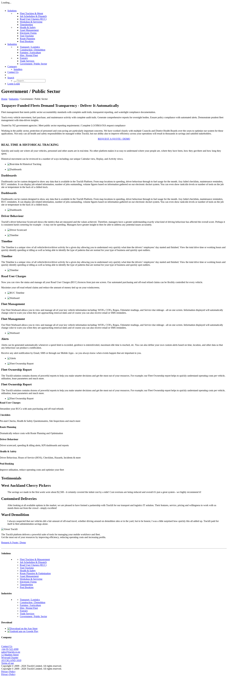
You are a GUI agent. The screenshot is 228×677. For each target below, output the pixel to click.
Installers (18, 69)
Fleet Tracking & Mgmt (31, 13)
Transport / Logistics (30, 47)
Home (4, 99)
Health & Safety (28, 27)
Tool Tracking (27, 35)
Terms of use (7, 663)
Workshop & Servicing (31, 21)
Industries (12, 44)
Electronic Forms (28, 33)
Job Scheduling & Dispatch (33, 16)
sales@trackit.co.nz (10, 652)
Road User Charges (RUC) (33, 19)
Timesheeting (26, 24)
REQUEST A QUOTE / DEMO (114, 139)
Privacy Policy (8, 671)
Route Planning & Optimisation (35, 573)
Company (12, 66)
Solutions (12, 10)
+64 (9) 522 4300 (9, 649)
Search (10, 77)
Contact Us (12, 72)
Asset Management (29, 30)
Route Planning (27, 38)
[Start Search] (15, 81)
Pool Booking (27, 41)
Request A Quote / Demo (13, 542)
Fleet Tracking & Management (35, 559)
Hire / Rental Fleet (29, 55)
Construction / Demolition (32, 49)
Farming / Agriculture (30, 52)
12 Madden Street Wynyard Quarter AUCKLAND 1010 (11, 657)
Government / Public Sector (33, 63)
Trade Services (27, 61)
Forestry (24, 58)
